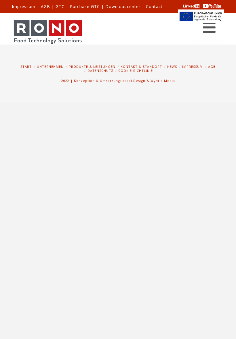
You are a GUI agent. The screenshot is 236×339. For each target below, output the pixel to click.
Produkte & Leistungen (92, 66)
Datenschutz (100, 70)
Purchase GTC (85, 6)
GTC (60, 6)
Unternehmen (50, 66)
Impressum (23, 6)
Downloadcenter (122, 6)
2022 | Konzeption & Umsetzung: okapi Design (103, 80)
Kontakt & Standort (141, 66)
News (172, 66)
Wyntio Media (163, 80)
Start (26, 66)
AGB (45, 6)
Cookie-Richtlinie (135, 70)
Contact (154, 6)
